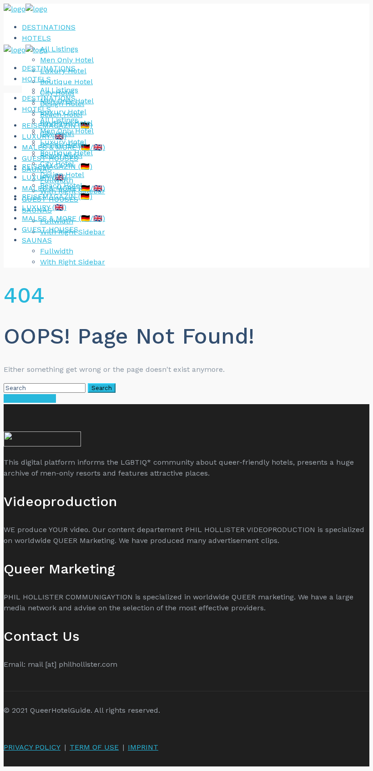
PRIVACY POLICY (32, 747)
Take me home (30, 398)
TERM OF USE (94, 747)
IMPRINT (143, 747)
